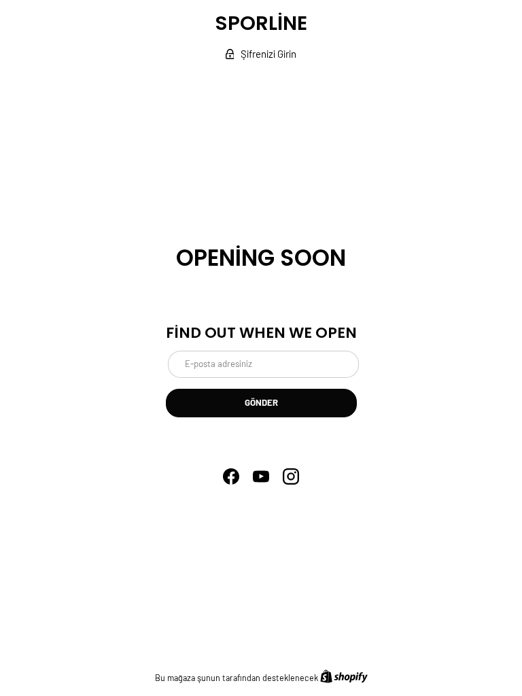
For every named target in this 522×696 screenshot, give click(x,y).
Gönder (261, 402)
